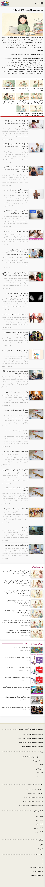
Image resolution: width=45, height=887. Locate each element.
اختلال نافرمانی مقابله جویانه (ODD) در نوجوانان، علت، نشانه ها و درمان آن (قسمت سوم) (15, 123)
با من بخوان (39, 769)
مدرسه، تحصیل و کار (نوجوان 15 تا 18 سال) (23, 114)
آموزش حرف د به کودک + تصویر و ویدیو (18, 667)
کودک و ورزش (39, 832)
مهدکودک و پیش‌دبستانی (36, 867)
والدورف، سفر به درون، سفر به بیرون (16, 392)
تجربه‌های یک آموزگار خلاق (35, 793)
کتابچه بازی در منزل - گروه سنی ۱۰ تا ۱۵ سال (15, 351)
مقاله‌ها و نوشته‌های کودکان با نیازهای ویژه (31, 742)
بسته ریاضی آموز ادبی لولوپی (34, 789)
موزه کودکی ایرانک (37, 761)
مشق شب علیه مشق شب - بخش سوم (15, 451)
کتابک (41, 765)
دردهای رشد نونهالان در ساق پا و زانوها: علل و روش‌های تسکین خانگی (16, 612)
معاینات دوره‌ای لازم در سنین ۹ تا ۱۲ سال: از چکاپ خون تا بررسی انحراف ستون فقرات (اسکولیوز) (17, 592)
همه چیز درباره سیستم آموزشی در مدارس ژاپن (16, 707)
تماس (41, 845)
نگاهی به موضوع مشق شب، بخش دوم (15, 470)
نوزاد (41, 859)
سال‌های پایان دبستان (37, 875)
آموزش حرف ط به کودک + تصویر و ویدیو (17, 657)
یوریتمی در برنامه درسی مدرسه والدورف (15, 314)
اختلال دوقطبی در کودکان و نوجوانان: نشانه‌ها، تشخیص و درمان (16, 294)
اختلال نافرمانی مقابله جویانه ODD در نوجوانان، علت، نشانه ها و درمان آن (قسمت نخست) (16, 169)
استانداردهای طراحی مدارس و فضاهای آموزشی (16, 687)
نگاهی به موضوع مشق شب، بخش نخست (16, 489)
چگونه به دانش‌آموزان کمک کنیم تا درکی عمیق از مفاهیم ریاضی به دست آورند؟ (15, 274)
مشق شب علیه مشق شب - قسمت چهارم (16, 432)
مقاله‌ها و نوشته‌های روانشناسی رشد (33, 734)
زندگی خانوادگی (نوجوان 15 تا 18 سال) (36, 102)
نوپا (42, 863)
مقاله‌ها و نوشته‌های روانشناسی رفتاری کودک (30, 738)
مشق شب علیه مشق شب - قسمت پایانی (16, 411)
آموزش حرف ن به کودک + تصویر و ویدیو (17, 677)
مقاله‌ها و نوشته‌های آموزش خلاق (33, 797)
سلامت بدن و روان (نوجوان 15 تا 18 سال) (36, 114)
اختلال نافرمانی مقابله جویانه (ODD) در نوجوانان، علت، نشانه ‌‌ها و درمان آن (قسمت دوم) (15, 146)
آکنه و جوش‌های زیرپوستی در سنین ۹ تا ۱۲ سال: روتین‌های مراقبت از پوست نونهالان (17, 631)
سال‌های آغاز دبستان (37, 871)
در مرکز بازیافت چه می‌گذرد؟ (21, 647)
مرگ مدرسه (24, 527)
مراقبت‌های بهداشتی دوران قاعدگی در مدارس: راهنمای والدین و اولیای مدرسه (16, 572)
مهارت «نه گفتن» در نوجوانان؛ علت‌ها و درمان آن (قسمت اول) (15, 191)
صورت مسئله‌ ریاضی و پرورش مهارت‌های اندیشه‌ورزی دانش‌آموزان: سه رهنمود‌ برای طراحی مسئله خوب (15, 252)
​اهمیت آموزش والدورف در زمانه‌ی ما (16, 508)
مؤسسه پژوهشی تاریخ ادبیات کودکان (32, 757)
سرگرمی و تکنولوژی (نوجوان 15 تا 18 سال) (9, 102)
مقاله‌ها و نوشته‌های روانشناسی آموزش (32, 746)
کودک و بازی (39, 816)
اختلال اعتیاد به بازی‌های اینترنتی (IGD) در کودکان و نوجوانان (15, 372)
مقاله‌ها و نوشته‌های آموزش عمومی (33, 801)
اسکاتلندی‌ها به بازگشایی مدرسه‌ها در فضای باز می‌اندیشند (16, 333)
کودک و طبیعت (38, 824)
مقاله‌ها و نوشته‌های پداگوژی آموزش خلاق (31, 805)
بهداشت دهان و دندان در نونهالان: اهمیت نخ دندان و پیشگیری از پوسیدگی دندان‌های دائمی (16, 582)
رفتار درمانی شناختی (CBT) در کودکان (15, 231)
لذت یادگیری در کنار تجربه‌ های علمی (16, 545)
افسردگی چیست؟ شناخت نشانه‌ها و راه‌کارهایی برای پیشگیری (16, 212)
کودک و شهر (39, 820)
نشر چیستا (40, 777)
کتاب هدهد (40, 773)
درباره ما (40, 849)
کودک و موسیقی (38, 828)
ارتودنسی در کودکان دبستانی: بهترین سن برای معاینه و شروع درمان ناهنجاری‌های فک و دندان (16, 621)
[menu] (42, 3)
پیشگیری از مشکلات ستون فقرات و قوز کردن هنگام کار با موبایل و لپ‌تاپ (17, 602)
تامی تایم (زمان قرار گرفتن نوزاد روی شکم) (17, 697)
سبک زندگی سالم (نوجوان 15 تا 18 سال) (23, 102)
